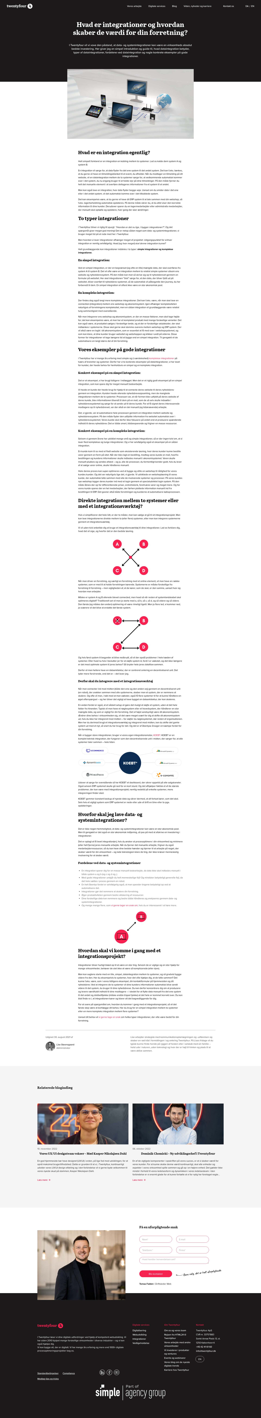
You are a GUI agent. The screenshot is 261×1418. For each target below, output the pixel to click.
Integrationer (139, 1339)
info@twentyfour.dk (206, 1351)
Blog (174, 6)
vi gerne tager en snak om (124, 905)
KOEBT (156, 735)
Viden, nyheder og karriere (198, 6)
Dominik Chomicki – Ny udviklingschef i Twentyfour (178, 1153)
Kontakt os (228, 6)
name (155, 1239)
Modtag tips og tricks (48, 1378)
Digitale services (156, 6)
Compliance (69, 1373)
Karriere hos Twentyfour (176, 1370)
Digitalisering (139, 1330)
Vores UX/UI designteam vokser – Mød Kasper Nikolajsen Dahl (83, 1153)
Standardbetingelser (48, 1373)
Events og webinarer (175, 1358)
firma (192, 1250)
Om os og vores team (175, 1330)
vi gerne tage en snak (110, 1017)
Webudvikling (140, 1334)
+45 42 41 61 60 (204, 1346)
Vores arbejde (134, 6)
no (155, 1250)
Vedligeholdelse (141, 1343)
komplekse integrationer (161, 358)
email (192, 1239)
